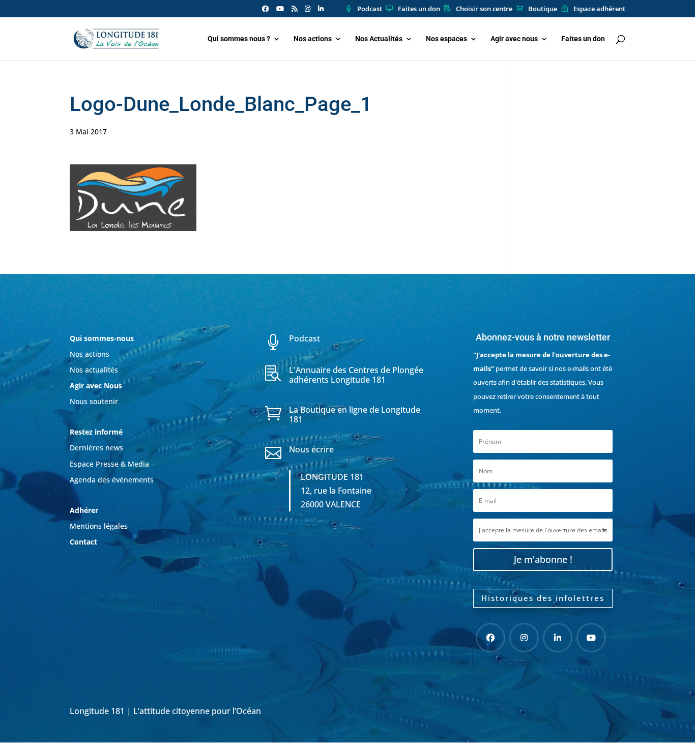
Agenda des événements (112, 479)
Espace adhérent (599, 9)
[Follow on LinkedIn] (557, 637)
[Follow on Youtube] (591, 637)
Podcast (369, 9)
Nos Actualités (378, 39)
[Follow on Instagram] (524, 637)
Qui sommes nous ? (239, 39)
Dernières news (96, 447)
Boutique (542, 9)
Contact (83, 542)
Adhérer (85, 510)
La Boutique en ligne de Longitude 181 (354, 414)
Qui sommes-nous (102, 338)
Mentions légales (99, 526)
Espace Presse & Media (109, 464)
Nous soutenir (94, 401)
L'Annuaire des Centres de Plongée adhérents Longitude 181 (356, 374)
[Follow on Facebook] (490, 637)
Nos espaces (446, 39)
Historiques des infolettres (542, 598)
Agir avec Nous (96, 385)
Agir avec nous (514, 39)
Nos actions (313, 39)
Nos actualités (94, 370)
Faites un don (419, 9)
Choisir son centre (484, 9)
